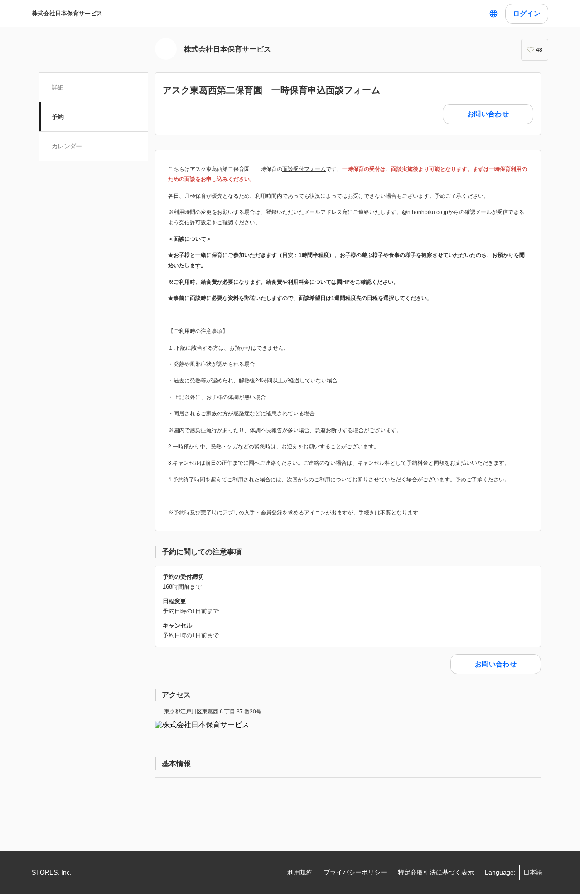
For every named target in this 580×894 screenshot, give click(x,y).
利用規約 (300, 872)
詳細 (58, 87)
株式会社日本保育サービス (67, 13)
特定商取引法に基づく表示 (436, 872)
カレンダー (67, 146)
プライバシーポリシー (355, 872)
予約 (58, 116)
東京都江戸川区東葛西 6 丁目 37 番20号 (212, 712)
